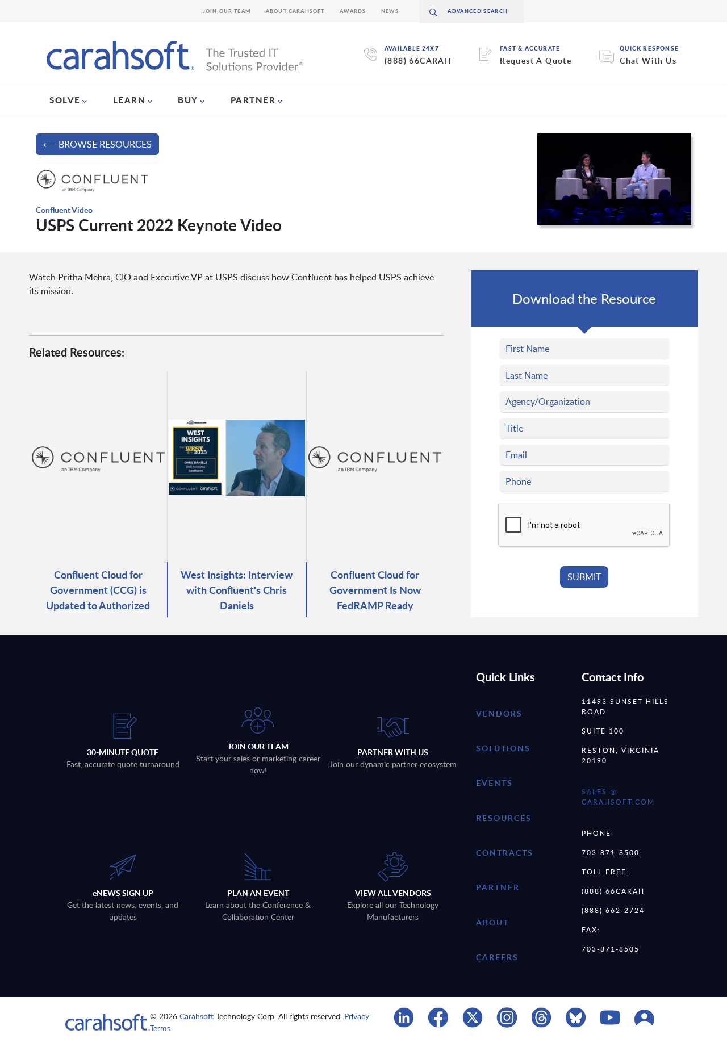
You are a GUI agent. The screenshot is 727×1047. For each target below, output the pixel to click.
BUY (188, 100)
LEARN (129, 100)
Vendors (499, 713)
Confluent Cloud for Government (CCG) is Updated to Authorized (98, 589)
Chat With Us (648, 60)
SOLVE (65, 100)
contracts (504, 852)
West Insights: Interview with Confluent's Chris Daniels (237, 589)
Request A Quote (535, 60)
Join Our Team (227, 11)
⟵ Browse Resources (97, 144)
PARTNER (253, 100)
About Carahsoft (295, 11)
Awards (353, 11)
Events (494, 782)
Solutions (503, 748)
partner (498, 887)
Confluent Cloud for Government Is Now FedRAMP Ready (375, 589)
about (492, 922)
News (390, 11)
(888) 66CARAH (418, 60)
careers (497, 957)
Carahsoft (196, 1016)
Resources (504, 818)
